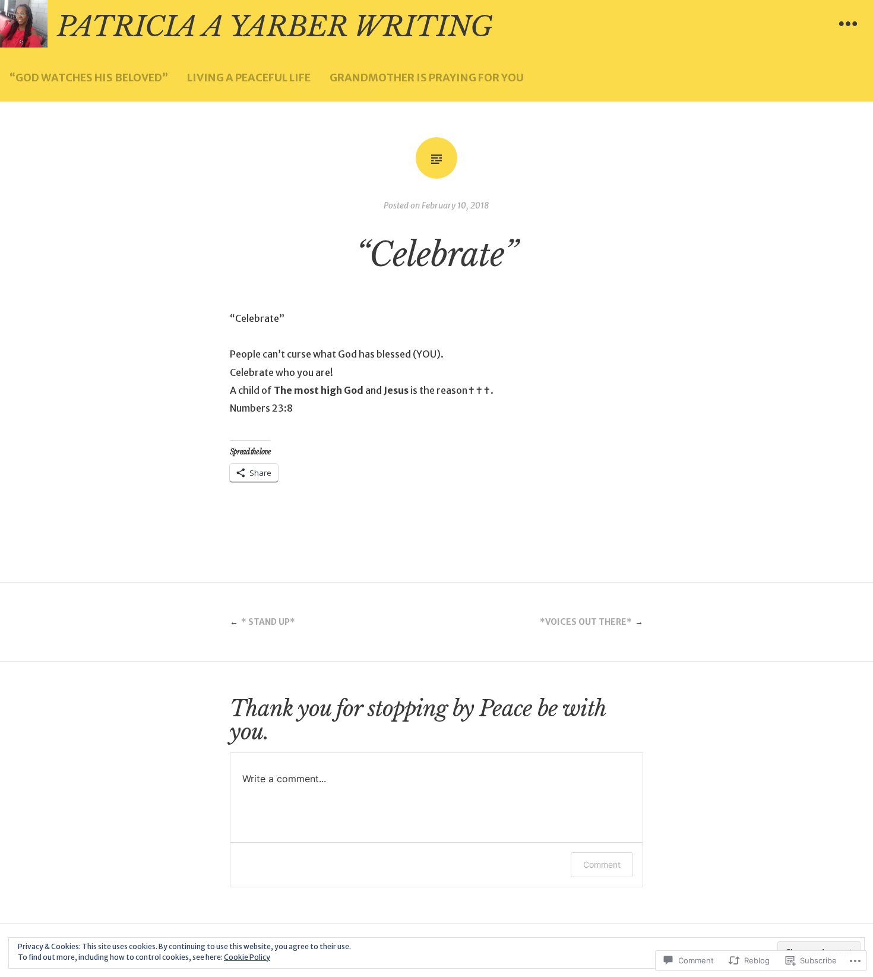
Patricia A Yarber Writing (274, 27)
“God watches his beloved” (89, 77)
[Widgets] (848, 24)
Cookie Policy (247, 957)
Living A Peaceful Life (249, 77)
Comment (602, 864)
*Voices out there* (586, 621)
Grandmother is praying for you (427, 77)
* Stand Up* (268, 621)
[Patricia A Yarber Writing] (24, 24)
